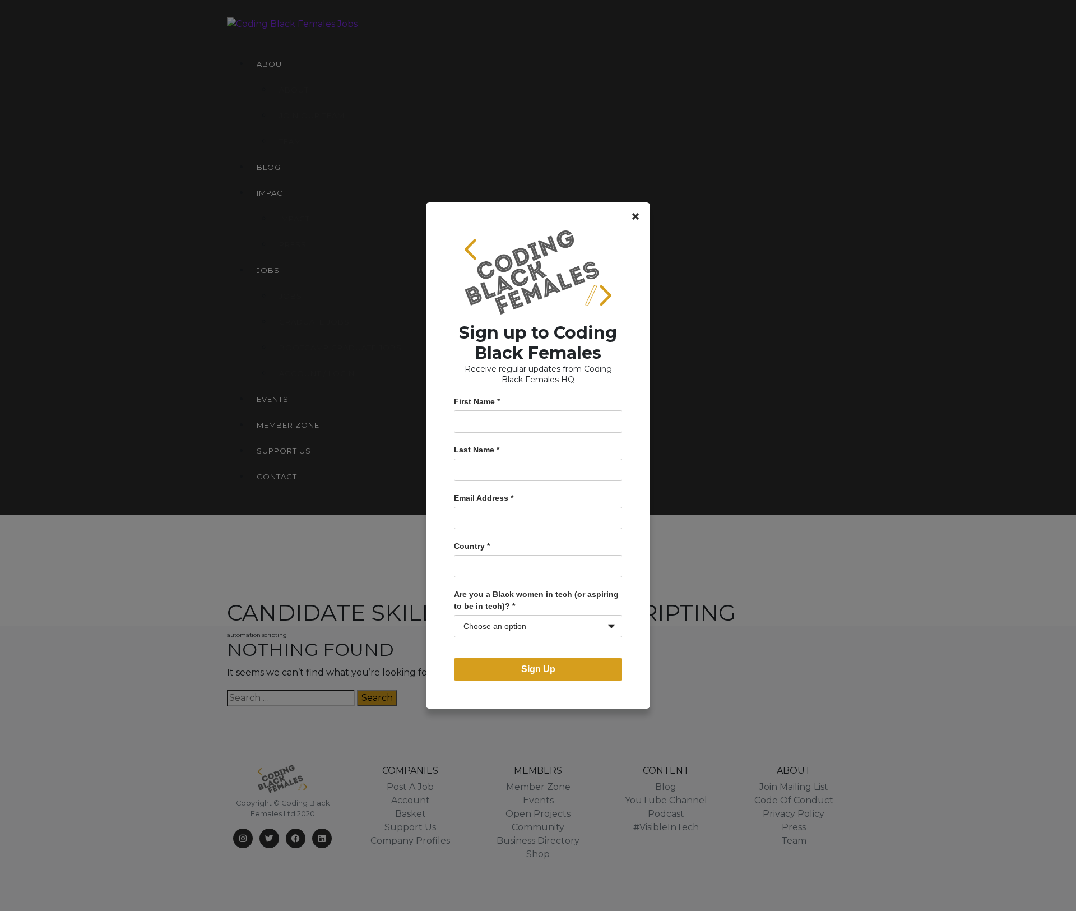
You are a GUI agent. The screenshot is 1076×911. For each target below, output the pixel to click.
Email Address (483, 497)
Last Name (476, 449)
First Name (477, 401)
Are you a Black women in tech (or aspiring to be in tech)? (536, 600)
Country (472, 546)
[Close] (635, 216)
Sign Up (538, 669)
